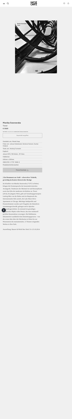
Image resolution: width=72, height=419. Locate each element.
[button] (4, 210)
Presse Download (21, 170)
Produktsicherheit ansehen (11, 165)
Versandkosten (10, 131)
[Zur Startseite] (36, 3)
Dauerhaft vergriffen (22, 135)
